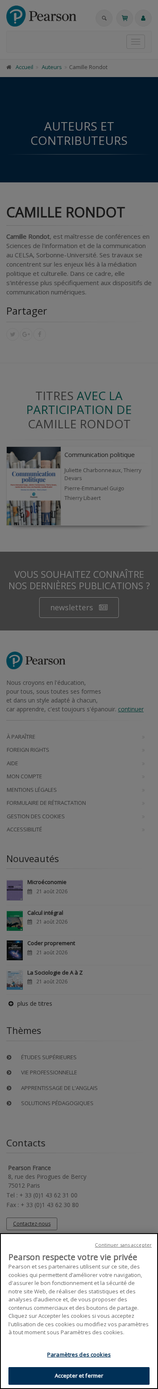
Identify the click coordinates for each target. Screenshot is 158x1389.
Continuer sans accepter (123, 1245)
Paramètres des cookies (79, 1354)
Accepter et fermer (79, 1375)
